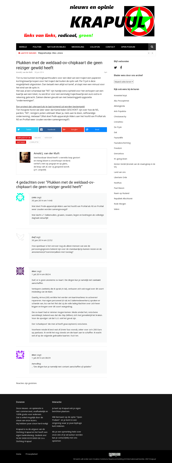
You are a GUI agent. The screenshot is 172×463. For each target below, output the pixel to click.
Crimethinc (118, 122)
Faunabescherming (122, 143)
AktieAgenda (119, 106)
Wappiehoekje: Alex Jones (50, 53)
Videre (116, 209)
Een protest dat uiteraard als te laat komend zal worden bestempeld (50, 106)
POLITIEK (37, 46)
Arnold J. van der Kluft (24, 72)
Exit (115, 132)
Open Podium (128, 46)
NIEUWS (38, 137)
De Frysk (118, 127)
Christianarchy (120, 116)
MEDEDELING (78, 46)
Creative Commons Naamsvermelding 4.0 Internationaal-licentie (118, 459)
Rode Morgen (120, 203)
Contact (110, 46)
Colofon (95, 46)
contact (61, 437)
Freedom (118, 148)
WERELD (23, 46)
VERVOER (48, 137)
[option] (96, 53)
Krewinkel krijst (120, 95)
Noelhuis (118, 182)
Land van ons (120, 172)
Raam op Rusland (121, 193)
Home (18, 454)
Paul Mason (119, 188)
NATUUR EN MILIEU (56, 46)
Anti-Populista (120, 111)
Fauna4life (118, 137)
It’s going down (120, 158)
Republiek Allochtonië (123, 198)
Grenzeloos (119, 153)
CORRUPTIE (34, 142)
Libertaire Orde (120, 177)
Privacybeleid (31, 454)
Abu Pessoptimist (121, 100)
